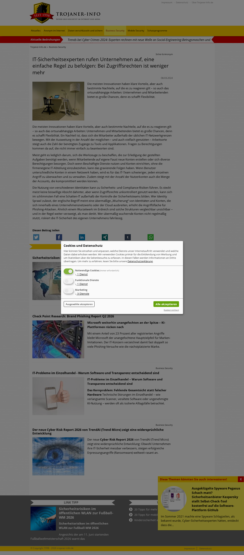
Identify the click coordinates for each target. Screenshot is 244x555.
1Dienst (81, 274)
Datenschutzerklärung (140, 261)
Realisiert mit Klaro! (171, 310)
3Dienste (82, 293)
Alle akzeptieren (166, 304)
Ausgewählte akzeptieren (79, 304)
